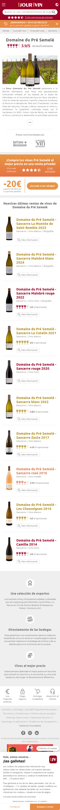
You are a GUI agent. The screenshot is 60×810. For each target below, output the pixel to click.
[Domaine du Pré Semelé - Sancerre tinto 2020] (9, 373)
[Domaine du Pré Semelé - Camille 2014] (9, 549)
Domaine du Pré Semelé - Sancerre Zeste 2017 (36, 435)
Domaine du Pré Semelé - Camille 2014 (36, 542)
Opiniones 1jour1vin (41, 717)
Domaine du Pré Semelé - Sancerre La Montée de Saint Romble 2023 (36, 223)
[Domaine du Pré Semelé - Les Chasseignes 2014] (9, 514)
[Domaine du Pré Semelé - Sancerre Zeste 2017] (9, 443)
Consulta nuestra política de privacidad (19, 797)
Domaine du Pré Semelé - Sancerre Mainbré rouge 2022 (36, 293)
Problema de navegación (42, 721)
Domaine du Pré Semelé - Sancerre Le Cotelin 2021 (36, 331)
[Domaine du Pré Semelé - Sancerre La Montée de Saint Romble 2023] (9, 228)
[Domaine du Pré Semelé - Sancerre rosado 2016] (9, 478)
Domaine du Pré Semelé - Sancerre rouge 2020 (36, 366)
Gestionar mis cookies (30, 726)
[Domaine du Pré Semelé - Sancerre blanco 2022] (9, 407)
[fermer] (57, 23)
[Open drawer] (3, 4)
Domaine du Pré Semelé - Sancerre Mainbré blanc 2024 (36, 258)
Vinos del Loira (37, 31)
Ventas (5, 31)
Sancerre (52, 31)
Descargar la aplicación (14, 721)
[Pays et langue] (57, 4)
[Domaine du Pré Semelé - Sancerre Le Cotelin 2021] (9, 338)
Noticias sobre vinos (17, 717)
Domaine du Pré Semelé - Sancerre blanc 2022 (36, 400)
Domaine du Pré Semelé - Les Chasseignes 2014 (36, 506)
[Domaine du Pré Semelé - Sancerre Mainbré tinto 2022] (9, 300)
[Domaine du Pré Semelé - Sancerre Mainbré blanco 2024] (9, 263)
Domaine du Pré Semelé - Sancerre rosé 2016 (36, 471)
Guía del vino (19, 31)
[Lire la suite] (30, 122)
